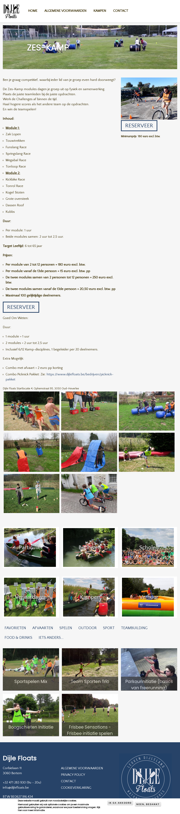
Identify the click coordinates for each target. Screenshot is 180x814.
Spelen (65, 628)
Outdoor (87, 628)
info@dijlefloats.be (16, 787)
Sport (109, 628)
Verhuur (148, 597)
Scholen (149, 547)
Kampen (100, 11)
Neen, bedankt (147, 804)
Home (32, 11)
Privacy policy (73, 775)
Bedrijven (90, 547)
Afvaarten (42, 628)
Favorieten (15, 628)
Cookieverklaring (76, 788)
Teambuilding (134, 628)
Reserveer (21, 307)
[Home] (11, 12)
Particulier (31, 547)
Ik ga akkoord (120, 803)
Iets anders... (51, 637)
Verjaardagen (31, 597)
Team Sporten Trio (90, 681)
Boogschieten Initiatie (30, 727)
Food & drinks (18, 637)
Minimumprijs (129, 136)
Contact (120, 11)
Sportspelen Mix (30, 681)
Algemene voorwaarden (65, 11)
